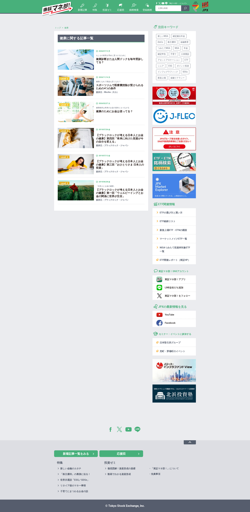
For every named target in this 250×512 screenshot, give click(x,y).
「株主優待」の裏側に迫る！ (75, 474)
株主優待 (172, 42)
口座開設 (185, 54)
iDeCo (160, 42)
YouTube (163, 3)
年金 (186, 48)
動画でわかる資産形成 (119, 474)
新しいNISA (163, 36)
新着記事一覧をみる (76, 453)
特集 (95, 10)
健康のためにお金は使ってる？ (114, 111)
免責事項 (155, 474)
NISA (177, 48)
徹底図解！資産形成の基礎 (121, 468)
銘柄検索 (134, 10)
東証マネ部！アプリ (175, 279)
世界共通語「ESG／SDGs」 (74, 480)
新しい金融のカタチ (70, 468)
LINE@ (138, 430)
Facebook (156, 3)
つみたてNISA (164, 48)
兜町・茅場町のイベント (172, 351)
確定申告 (162, 54)
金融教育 (184, 42)
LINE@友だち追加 (174, 287)
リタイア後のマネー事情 (73, 485)
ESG (170, 66)
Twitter (159, 3)
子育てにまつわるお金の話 (74, 491)
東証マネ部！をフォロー (177, 295)
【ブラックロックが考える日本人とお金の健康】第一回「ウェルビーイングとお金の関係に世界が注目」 (119, 193)
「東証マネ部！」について (177, 3)
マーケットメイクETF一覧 (173, 238)
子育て (173, 54)
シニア (161, 66)
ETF (186, 60)
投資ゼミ (107, 10)
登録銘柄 (147, 10)
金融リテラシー (177, 78)
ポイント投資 (183, 66)
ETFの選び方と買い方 (171, 212)
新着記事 (82, 10)
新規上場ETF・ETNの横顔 (173, 230)
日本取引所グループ (170, 342)
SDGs (185, 72)
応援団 (120, 10)
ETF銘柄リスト (167, 221)
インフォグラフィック (168, 72)
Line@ (166, 3)
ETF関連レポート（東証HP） (175, 260)
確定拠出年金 (179, 36)
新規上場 (162, 78)
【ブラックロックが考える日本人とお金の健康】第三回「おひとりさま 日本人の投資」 (120, 164)
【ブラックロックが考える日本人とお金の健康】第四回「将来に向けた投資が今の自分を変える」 (119, 138)
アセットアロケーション (169, 60)
